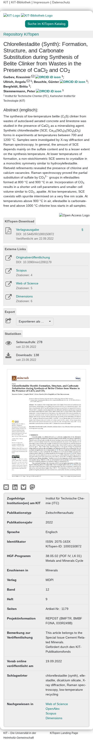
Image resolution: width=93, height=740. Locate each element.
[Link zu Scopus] (8, 272)
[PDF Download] (8, 232)
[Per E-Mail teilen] (6, 487)
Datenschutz (61, 2)
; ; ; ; (46, 88)
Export (10, 312)
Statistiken (13, 334)
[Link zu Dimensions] (8, 298)
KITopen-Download (19, 221)
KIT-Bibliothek (21, 2)
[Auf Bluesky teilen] (25, 487)
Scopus (21, 270)
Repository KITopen (21, 34)
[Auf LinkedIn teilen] (15, 487)
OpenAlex (53, 708)
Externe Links (15, 249)
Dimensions (24, 296)
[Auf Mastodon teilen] (32, 487)
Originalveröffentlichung (33, 257)
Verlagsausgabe (27, 229)
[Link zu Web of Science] (8, 285)
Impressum (41, 2)
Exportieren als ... (33, 321)
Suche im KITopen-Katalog (46, 24)
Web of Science (27, 283)
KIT (5, 2)
